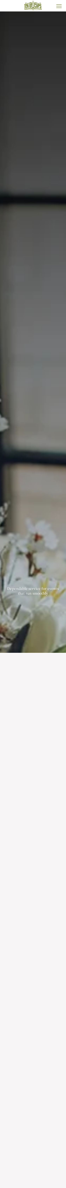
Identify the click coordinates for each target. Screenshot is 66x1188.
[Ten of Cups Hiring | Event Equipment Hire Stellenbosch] (33, 6)
